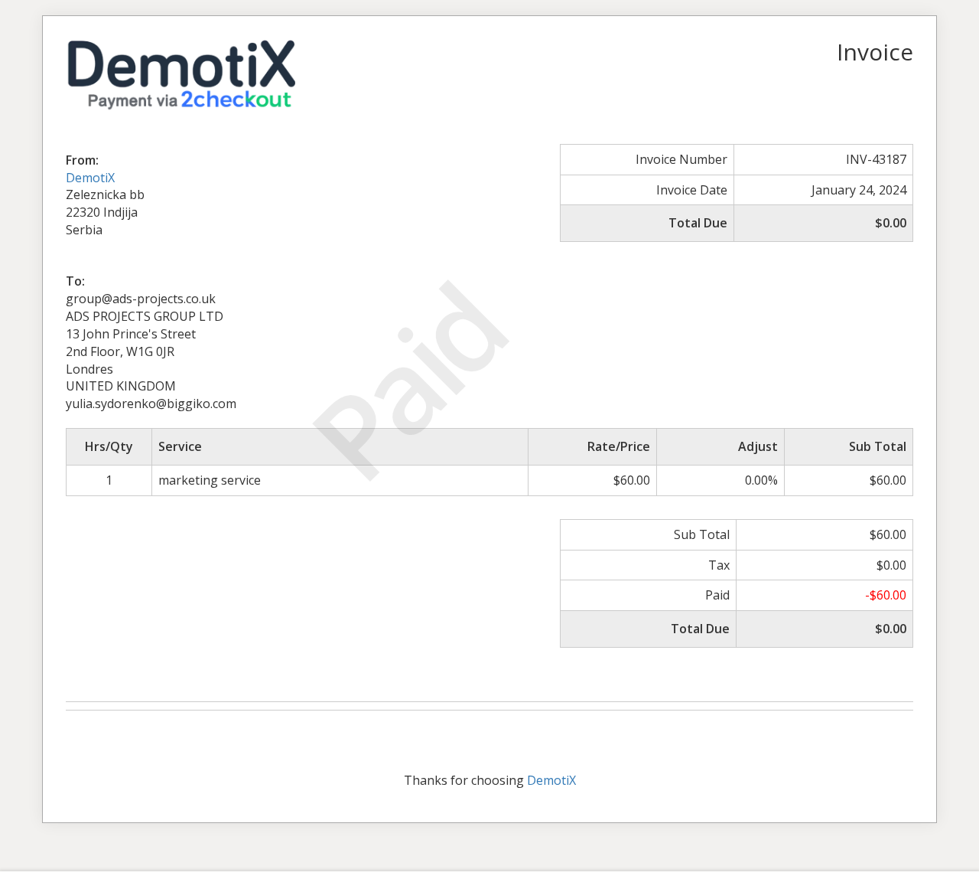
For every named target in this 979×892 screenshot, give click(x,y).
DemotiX (90, 177)
